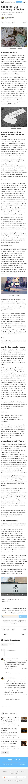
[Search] (25, 713)
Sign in (25, 2)
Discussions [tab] (12, 713)
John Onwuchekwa (9, 17)
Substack (6, 781)
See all (4, 752)
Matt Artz (13, 128)
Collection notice (14, 773)
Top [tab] (3, 713)
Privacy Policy (14, 623)
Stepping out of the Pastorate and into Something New (9, 720)
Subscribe (19, 2)
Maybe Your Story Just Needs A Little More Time (9, 733)
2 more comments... (6, 706)
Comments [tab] (4, 645)
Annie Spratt (13, 48)
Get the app (21, 777)
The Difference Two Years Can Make (9, 729)
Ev (13, 295)
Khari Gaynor (7, 659)
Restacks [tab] (11, 645)
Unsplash (20, 48)
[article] (14, 721)
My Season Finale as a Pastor (10, 718)
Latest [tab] (6, 713)
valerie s (6, 678)
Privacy (19, 771)
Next (23, 634)
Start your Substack (10, 777)
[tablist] (7, 644)
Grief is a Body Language (9, 741)
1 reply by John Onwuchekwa (13, 673)
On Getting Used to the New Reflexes (8, 744)
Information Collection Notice (16, 621)
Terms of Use (21, 620)
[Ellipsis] (26, 659)
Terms (22, 771)
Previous (6, 634)
